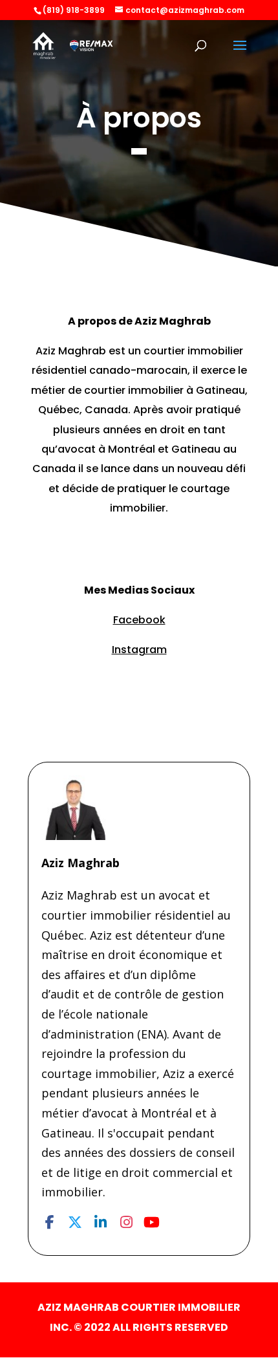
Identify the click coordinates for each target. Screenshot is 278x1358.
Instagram (139, 649)
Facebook (139, 619)
